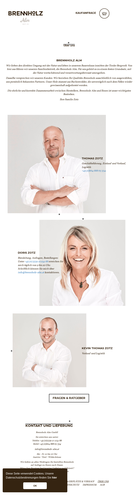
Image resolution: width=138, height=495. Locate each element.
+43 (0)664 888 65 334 (94, 170)
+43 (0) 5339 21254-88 (36, 261)
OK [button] (35, 485)
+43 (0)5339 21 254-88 (51, 440)
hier (54, 477)
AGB (102, 485)
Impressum (89, 485)
